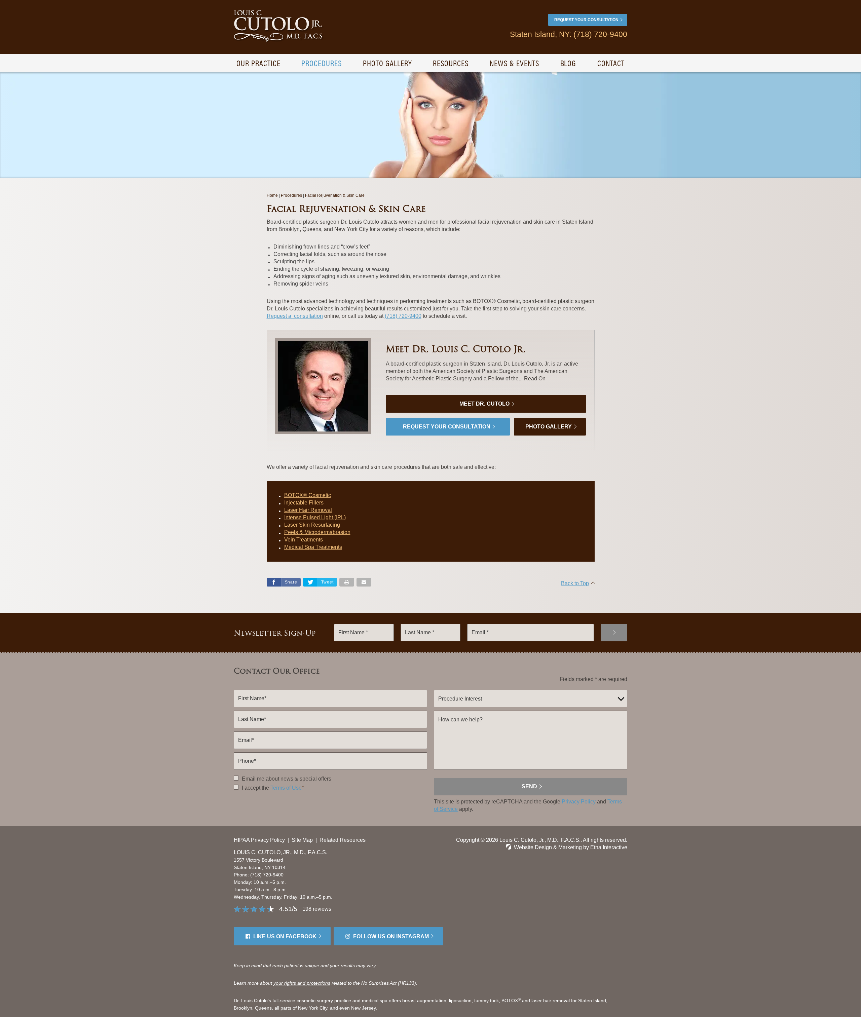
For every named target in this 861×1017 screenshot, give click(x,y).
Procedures (321, 63)
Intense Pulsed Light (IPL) (315, 517)
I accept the (254, 788)
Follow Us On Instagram (391, 936)
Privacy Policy (579, 801)
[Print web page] (346, 582)
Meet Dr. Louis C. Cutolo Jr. (456, 349)
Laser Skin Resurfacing (312, 525)
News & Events (514, 63)
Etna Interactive (608, 847)
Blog (568, 63)
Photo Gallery (387, 63)
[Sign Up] (614, 632)
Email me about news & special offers (286, 779)
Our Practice (258, 63)
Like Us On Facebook (284, 936)
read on (535, 378)
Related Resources (343, 840)
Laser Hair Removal (308, 510)
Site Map (302, 840)
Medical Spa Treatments (313, 547)
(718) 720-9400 (267, 874)
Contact (611, 63)
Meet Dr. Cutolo (484, 404)
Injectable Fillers (304, 502)
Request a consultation (295, 316)
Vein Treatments (303, 539)
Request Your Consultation (586, 19)
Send (529, 786)
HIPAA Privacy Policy (259, 840)
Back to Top (575, 583)
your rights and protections (301, 983)
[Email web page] (364, 582)
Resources (451, 63)
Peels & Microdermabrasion (317, 532)
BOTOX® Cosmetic (307, 495)
